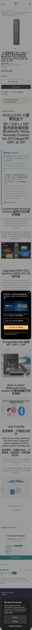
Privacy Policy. (8, 612)
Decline (15, 621)
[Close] (29, 293)
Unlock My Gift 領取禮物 (16, 327)
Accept (15, 617)
